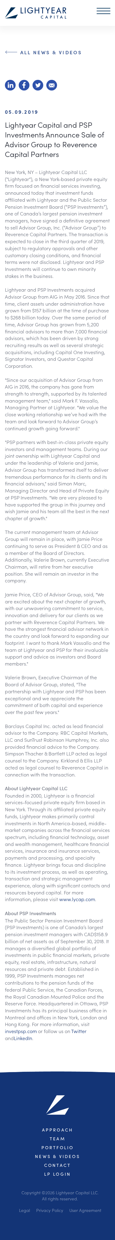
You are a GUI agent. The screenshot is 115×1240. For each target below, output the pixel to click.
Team (57, 1139)
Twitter (78, 1031)
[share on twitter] (38, 85)
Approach (57, 1130)
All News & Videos (51, 52)
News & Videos (57, 1156)
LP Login (57, 1174)
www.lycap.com (77, 899)
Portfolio (57, 1147)
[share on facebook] (24, 85)
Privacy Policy (49, 1210)
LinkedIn (23, 1038)
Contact (57, 1165)
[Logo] (35, 13)
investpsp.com (21, 1031)
